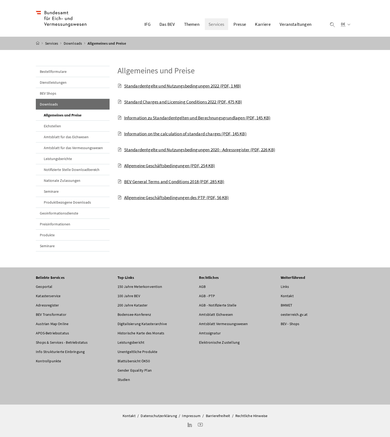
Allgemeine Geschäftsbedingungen (169, 166)
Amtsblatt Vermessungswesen (223, 323)
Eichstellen (52, 126)
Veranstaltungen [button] (295, 24)
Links (285, 286)
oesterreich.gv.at (294, 314)
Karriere (262, 24)
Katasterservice (48, 295)
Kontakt (287, 295)
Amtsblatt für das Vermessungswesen (73, 147)
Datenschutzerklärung (159, 415)
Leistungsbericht (131, 342)
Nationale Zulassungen (62, 180)
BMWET (287, 305)
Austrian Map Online (52, 323)
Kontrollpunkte (48, 361)
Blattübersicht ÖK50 (134, 361)
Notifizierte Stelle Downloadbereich (71, 169)
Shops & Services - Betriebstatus (62, 342)
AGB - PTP (207, 295)
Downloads (73, 43)
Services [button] (216, 24)
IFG (147, 24)
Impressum (191, 415)
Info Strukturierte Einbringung (60, 351)
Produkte (47, 235)
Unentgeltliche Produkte (138, 351)
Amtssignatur (210, 333)
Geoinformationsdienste (59, 213)
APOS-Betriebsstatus (52, 333)
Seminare (51, 191)
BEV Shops (48, 93)
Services (52, 43)
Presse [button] (239, 24)
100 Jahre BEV (129, 295)
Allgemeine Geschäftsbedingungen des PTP (176, 197)
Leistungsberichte (58, 158)
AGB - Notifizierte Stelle (217, 305)
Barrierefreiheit (218, 415)
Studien (124, 379)
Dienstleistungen (53, 82)
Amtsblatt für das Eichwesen (66, 137)
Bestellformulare (53, 71)
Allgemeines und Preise (75, 114)
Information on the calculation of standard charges (185, 134)
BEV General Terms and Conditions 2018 (174, 181)
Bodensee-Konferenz (134, 314)
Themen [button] (192, 24)
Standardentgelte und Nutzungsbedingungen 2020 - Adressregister (199, 150)
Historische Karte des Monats (141, 333)
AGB (202, 286)
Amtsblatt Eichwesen (216, 314)
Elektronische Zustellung (219, 342)
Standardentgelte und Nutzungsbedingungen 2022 (182, 86)
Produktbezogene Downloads (67, 202)
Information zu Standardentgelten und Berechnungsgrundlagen (197, 118)
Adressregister (47, 305)
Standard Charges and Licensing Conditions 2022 (183, 102)
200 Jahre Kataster (133, 305)
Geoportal (44, 286)
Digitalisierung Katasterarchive (142, 323)
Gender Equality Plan (135, 370)
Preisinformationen (55, 224)
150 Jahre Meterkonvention (140, 286)
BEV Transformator (51, 314)
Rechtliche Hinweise (251, 415)
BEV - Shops (290, 323)
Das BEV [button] (167, 24)
